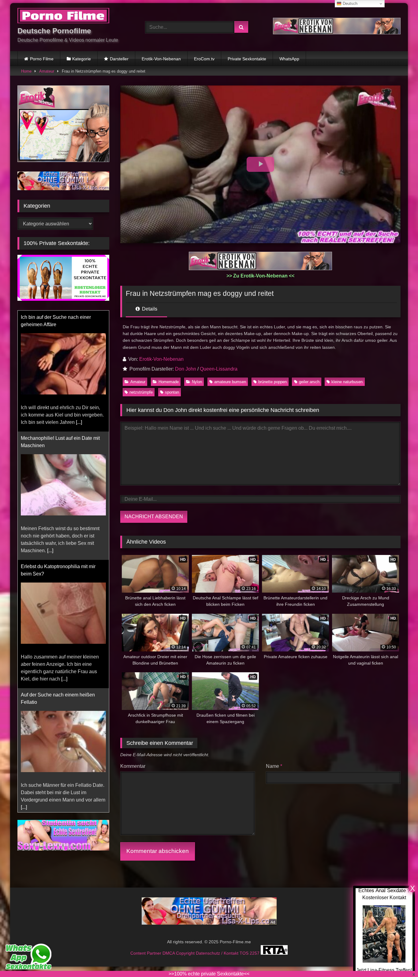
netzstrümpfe (141, 392)
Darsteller (119, 58)
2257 (255, 953)
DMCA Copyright (179, 953)
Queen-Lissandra (218, 369)
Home (26, 71)
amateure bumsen (230, 381)
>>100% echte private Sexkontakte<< (209, 973)
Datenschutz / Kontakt (218, 953)
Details (149, 308)
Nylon (197, 381)
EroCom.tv (204, 58)
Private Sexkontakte (247, 58)
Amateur (46, 71)
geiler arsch (309, 381)
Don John (185, 369)
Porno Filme (42, 58)
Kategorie (81, 58)
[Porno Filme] (63, 16)
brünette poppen (272, 381)
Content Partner (146, 953)
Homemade (169, 381)
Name (274, 766)
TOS (245, 953)
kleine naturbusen (347, 381)
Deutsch (349, 3)
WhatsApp (289, 58)
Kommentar (132, 766)
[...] (79, 422)
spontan (172, 392)
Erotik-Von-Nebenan (161, 58)
